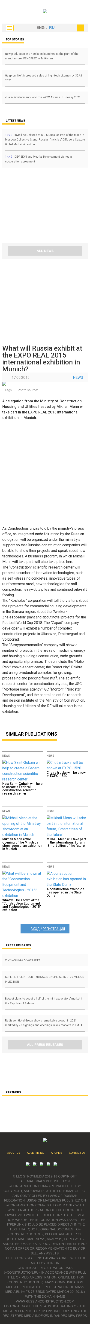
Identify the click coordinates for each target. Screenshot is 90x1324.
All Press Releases (45, 1044)
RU (52, 28)
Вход (35, 929)
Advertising (35, 1152)
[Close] (80, 27)
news (78, 377)
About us (13, 1152)
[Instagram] (41, 1164)
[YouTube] (34, 1164)
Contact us (77, 1152)
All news (45, 251)
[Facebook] (55, 1164)
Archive (56, 1152)
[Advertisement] (30, 207)
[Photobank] (28, 1164)
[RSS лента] (48, 1164)
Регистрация (54, 929)
